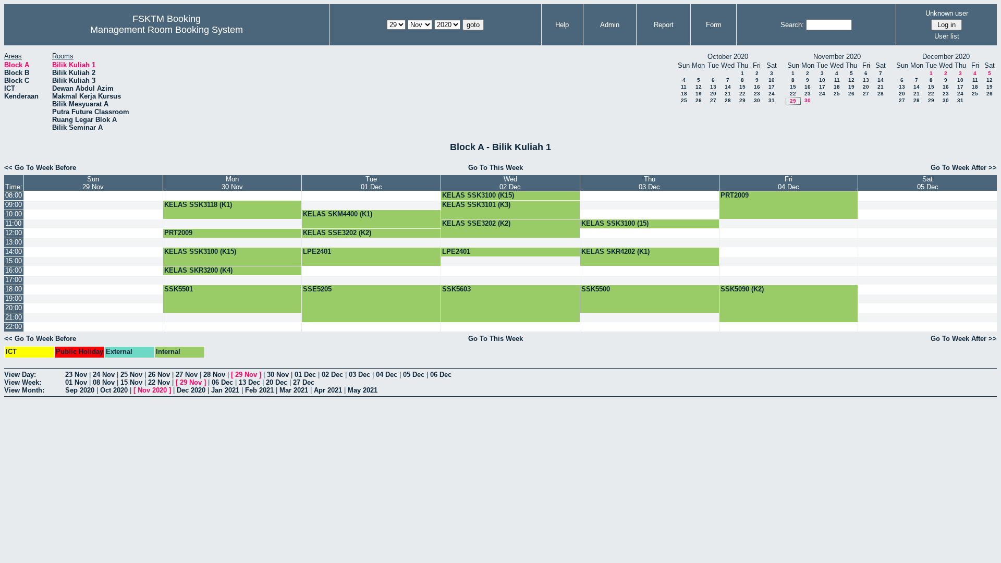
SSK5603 (456, 289)
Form (714, 25)
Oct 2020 (114, 390)
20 (713, 93)
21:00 (13, 317)
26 (698, 100)
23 (757, 93)
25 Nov (131, 374)
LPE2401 (317, 251)
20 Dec (276, 382)
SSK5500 (595, 289)
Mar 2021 (293, 390)
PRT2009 (735, 195)
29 (742, 100)
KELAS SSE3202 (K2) (476, 223)
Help (562, 25)
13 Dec (249, 382)
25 (684, 100)
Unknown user (946, 13)
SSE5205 (317, 289)
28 (728, 100)
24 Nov (104, 374)
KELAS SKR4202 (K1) (615, 251)
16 (757, 87)
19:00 (13, 298)
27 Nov (187, 374)
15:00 (13, 261)
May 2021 (362, 390)
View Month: (24, 390)
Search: (792, 25)
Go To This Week (495, 168)
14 (728, 87)
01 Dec (305, 374)
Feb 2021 (259, 390)
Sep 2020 (79, 390)
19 (698, 93)
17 (771, 87)
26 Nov (159, 374)
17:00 (13, 280)
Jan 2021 (225, 390)
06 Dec (440, 374)
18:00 (13, 289)
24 (771, 93)
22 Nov (159, 382)
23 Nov (76, 374)
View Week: (22, 382)
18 (684, 93)
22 (742, 93)
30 (757, 100)
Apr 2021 (328, 390)
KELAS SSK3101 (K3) (476, 205)
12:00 (13, 233)
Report (664, 25)
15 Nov (131, 382)
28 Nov (214, 374)
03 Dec (359, 374)
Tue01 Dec (371, 183)
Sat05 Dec (927, 183)
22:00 (13, 327)
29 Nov (246, 374)
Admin (609, 25)
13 (713, 87)
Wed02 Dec (510, 183)
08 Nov (104, 382)
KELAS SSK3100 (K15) (478, 195)
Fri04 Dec (788, 183)
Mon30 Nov (232, 183)
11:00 (13, 223)
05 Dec (413, 374)
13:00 (13, 242)
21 (728, 93)
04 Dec (386, 374)
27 (713, 100)
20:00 (13, 308)
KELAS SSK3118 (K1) (198, 205)
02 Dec (332, 374)
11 (684, 87)
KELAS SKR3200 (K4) (198, 270)
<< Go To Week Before (40, 168)
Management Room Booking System (166, 30)
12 (698, 87)
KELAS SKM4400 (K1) (337, 214)
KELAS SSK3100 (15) (615, 223)
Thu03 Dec (649, 183)
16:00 (13, 270)
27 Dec (303, 382)
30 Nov (278, 374)
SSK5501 (178, 289)
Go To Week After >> (964, 168)
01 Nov (76, 382)
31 (771, 100)
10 (771, 80)
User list (946, 36)
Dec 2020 (191, 390)
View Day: (20, 374)
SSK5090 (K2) (742, 289)
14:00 (13, 251)
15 (742, 87)
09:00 (13, 205)
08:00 (13, 195)
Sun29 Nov (93, 183)
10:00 (13, 214)
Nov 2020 (152, 390)
